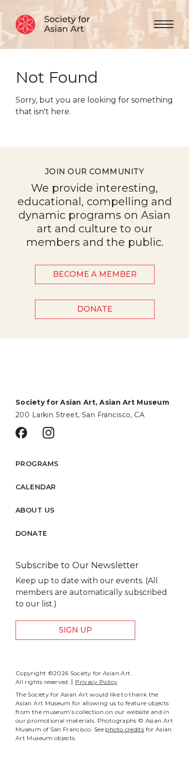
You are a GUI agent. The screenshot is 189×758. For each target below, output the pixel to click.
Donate (94, 309)
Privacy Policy (96, 682)
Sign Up (75, 630)
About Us (35, 510)
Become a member (95, 274)
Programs (37, 463)
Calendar (36, 487)
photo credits (124, 729)
